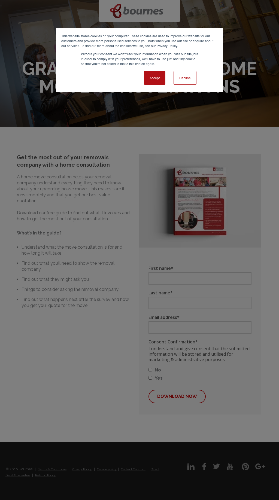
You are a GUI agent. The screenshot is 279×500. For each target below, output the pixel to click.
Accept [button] (155, 77)
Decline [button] (185, 77)
